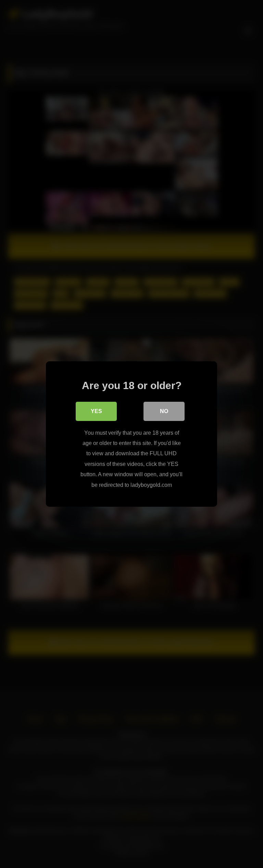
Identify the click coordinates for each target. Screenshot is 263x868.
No (164, 411)
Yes (96, 411)
